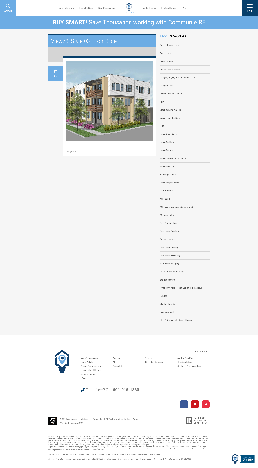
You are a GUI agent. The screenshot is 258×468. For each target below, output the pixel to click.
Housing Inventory (168, 174)
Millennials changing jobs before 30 (176, 207)
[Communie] (129, 8)
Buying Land (165, 53)
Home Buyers (166, 150)
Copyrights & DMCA (102, 419)
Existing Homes (168, 8)
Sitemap (87, 419)
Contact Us (118, 366)
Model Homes (149, 8)
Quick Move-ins (66, 8)
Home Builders (86, 8)
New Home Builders (169, 231)
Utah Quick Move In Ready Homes (176, 320)
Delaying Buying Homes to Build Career (178, 77)
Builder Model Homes (91, 370)
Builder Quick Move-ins (92, 366)
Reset (136, 419)
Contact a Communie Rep (189, 366)
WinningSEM (77, 423)
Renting (163, 296)
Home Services (167, 166)
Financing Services (154, 362)
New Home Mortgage (170, 263)
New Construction (168, 223)
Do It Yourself (166, 190)
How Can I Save (184, 362)
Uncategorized (167, 312)
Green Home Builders (170, 118)
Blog (115, 362)
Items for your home (169, 182)
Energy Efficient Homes (171, 93)
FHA (162, 102)
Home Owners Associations (173, 158)
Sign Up (148, 358)
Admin (128, 419)
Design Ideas (166, 85)
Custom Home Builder (170, 69)
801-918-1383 (126, 389)
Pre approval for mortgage (172, 271)
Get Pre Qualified (185, 358)
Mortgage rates (167, 215)
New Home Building (169, 247)
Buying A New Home (169, 45)
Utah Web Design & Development (52, 421)
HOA (162, 126)
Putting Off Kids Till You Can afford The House (181, 288)
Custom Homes (167, 239)
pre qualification (167, 279)
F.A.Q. (184, 8)
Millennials (165, 199)
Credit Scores (166, 61)
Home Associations (169, 134)
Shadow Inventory (168, 304)
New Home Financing (170, 255)
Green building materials (171, 110)
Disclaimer (118, 419)
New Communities (107, 8)
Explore (116, 358)
